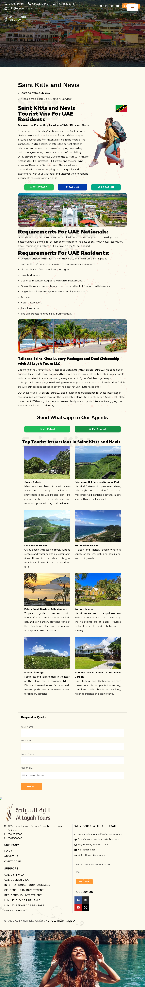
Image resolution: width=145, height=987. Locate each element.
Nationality (27, 767)
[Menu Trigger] (132, 7)
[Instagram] (106, 6)
